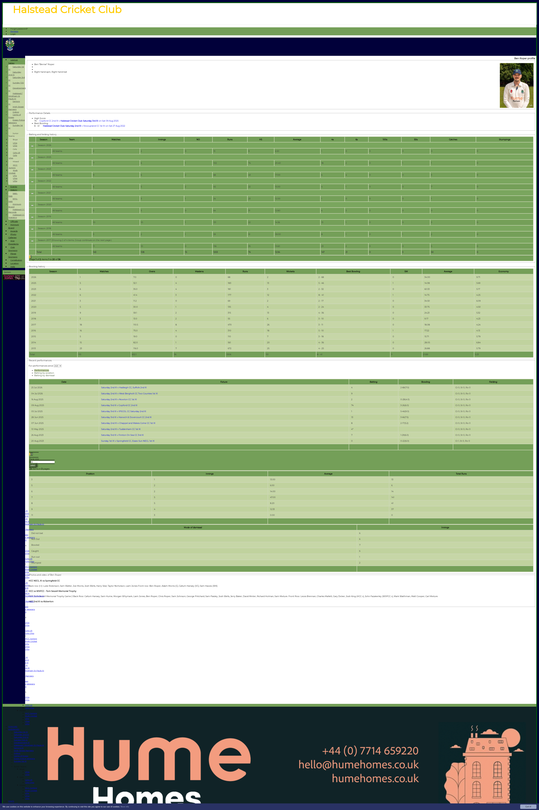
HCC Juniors (31, 567)
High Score (40, 118)
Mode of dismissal (193, 527)
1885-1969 (13, 194)
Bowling (425, 382)
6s (357, 139)
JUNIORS (12, 726)
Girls (22, 777)
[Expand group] (32, 146)
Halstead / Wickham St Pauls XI (29, 524)
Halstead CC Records (16, 210)
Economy (504, 271)
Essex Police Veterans (24, 758)
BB (353, 271)
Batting (373, 382)
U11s (27, 572)
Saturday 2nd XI (21, 734)
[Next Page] (31, 457)
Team (72, 139)
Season (43, 139)
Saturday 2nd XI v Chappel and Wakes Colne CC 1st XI (128, 423)
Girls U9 (28, 559)
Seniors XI (19, 748)
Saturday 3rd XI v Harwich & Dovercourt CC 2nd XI (126, 417)
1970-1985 (13, 200)
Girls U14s (29, 561)
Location (14, 263)
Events (13, 186)
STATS (11, 801)
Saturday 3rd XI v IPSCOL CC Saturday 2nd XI (123, 411)
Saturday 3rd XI (21, 737)
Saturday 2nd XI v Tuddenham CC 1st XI (121, 429)
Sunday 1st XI (20, 761)
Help (12, 266)
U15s (27, 577)
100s (385, 139)
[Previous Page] (36, 452)
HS (260, 139)
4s (332, 139)
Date (63, 382)
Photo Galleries (12, 236)
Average (448, 271)
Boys (22, 769)
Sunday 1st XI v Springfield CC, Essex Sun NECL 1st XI (128, 441)
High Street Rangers (24, 750)
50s (416, 139)
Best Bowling (41, 123)
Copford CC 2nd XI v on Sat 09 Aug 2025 (78, 121)
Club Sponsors (12, 249)
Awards (14, 231)
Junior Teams (20, 766)
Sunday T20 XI (21, 740)
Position (90, 474)
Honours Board (14, 205)
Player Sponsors (12, 255)
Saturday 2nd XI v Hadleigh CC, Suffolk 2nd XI (124, 387)
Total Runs (461, 474)
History (13, 190)
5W (406, 271)
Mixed (22, 710)
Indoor (17, 753)
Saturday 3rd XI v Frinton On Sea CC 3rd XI (122, 435)
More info (125, 807)
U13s (27, 553)
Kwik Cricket (31, 569)
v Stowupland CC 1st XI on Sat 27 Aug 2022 (84, 126)
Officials (14, 221)
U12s (27, 551)
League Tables (13, 61)
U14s (27, 575)
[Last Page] (36, 457)
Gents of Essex (21, 756)
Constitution (16, 260)
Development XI (22, 742)
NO (198, 139)
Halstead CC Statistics (16, 216)
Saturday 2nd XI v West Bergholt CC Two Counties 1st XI (129, 393)
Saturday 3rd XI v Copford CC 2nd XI (119, 405)
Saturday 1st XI (21, 732)
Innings (209, 474)
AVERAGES (13, 729)
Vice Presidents (13, 242)
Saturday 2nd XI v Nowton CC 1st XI (119, 399)
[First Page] (31, 452)
